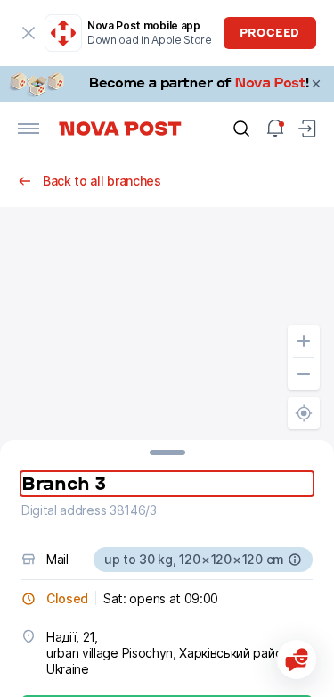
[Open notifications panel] (275, 128)
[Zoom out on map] (304, 374)
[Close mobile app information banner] (28, 33)
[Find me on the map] (304, 413)
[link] (167, 84)
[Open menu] (28, 128)
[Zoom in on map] (304, 341)
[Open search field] (241, 128)
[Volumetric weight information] (295, 559)
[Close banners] (316, 84)
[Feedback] (296, 659)
